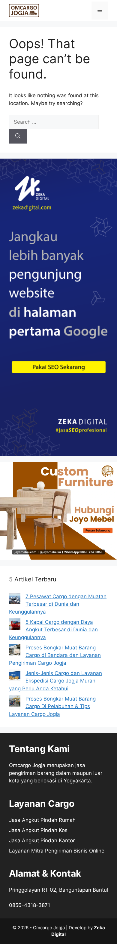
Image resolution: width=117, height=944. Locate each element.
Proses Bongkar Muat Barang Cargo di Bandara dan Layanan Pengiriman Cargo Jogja (55, 655)
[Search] (18, 136)
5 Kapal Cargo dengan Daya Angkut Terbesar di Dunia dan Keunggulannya (53, 629)
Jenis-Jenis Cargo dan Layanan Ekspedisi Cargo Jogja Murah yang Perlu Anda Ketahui (55, 681)
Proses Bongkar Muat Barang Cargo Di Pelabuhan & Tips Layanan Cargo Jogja (52, 706)
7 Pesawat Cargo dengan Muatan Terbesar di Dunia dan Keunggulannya (57, 604)
